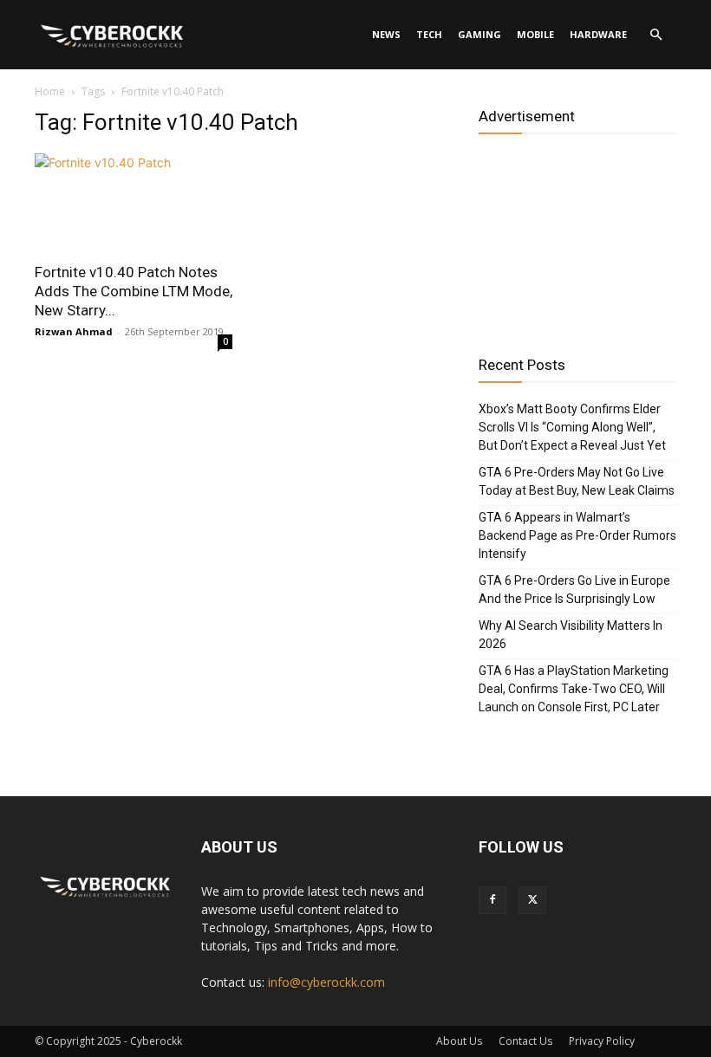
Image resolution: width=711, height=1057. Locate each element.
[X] (532, 900)
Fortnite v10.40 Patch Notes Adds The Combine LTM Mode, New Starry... (133, 291)
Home (50, 91)
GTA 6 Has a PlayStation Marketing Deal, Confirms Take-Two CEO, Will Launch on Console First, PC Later (574, 689)
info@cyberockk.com (326, 982)
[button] (655, 35)
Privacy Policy (602, 1041)
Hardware (598, 34)
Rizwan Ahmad (74, 331)
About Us (459, 1041)
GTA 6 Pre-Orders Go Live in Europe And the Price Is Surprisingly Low (574, 590)
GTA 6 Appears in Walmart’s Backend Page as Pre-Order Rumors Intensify (577, 535)
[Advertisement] (577, 238)
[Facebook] (492, 900)
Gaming (479, 34)
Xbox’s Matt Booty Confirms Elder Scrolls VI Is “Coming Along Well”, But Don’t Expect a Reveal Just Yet (572, 427)
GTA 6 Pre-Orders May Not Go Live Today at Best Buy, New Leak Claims (577, 481)
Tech (429, 34)
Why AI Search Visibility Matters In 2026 (570, 635)
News (386, 34)
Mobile (535, 34)
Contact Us (525, 1041)
